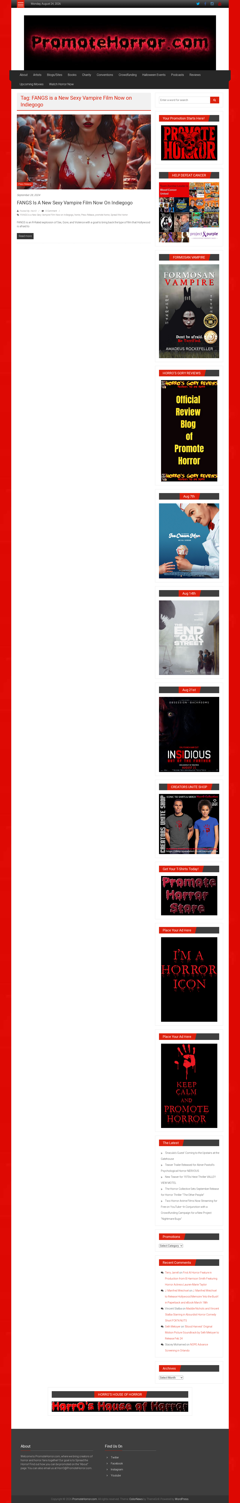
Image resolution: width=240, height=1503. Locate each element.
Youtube (116, 1475)
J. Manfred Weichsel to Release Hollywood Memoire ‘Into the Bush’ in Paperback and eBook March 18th (192, 1296)
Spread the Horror (119, 215)
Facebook (117, 1463)
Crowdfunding (128, 75)
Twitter (115, 1457)
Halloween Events (154, 75)
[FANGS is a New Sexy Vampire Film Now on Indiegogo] (84, 151)
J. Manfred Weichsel (177, 1290)
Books (72, 75)
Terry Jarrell (172, 1272)
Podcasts (177, 75)
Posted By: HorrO (28, 211)
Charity (86, 75)
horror (77, 215)
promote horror (102, 215)
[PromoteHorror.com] (120, 42)
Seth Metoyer (172, 1326)
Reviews (195, 75)
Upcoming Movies (32, 84)
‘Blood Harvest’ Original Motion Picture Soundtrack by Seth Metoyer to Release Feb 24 (192, 1332)
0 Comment (51, 211)
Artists (37, 75)
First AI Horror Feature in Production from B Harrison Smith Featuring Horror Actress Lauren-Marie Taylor (191, 1278)
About (24, 75)
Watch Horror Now (61, 84)
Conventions (105, 75)
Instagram (117, 1469)
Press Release (24, 184)
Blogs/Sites (54, 75)
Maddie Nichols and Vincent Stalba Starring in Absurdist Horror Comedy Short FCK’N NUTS (192, 1314)
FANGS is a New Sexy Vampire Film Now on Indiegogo (75, 203)
